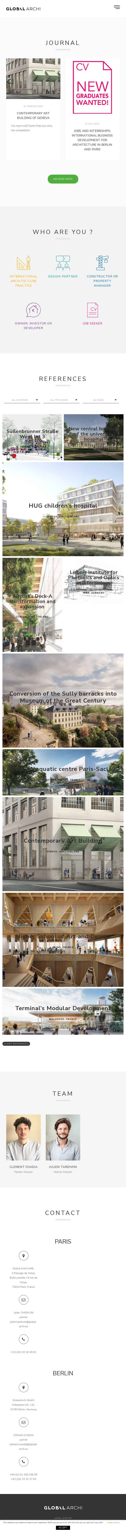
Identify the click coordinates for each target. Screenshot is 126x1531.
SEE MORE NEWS (63, 179)
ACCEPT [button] (63, 1527)
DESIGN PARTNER (63, 276)
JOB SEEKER (92, 323)
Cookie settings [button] (113, 1522)
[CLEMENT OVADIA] (23, 1137)
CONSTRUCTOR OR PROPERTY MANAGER (102, 281)
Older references (16, 1043)
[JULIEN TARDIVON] (63, 1137)
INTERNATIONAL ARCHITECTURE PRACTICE (23, 281)
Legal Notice (63, 1518)
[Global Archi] (23, 8)
